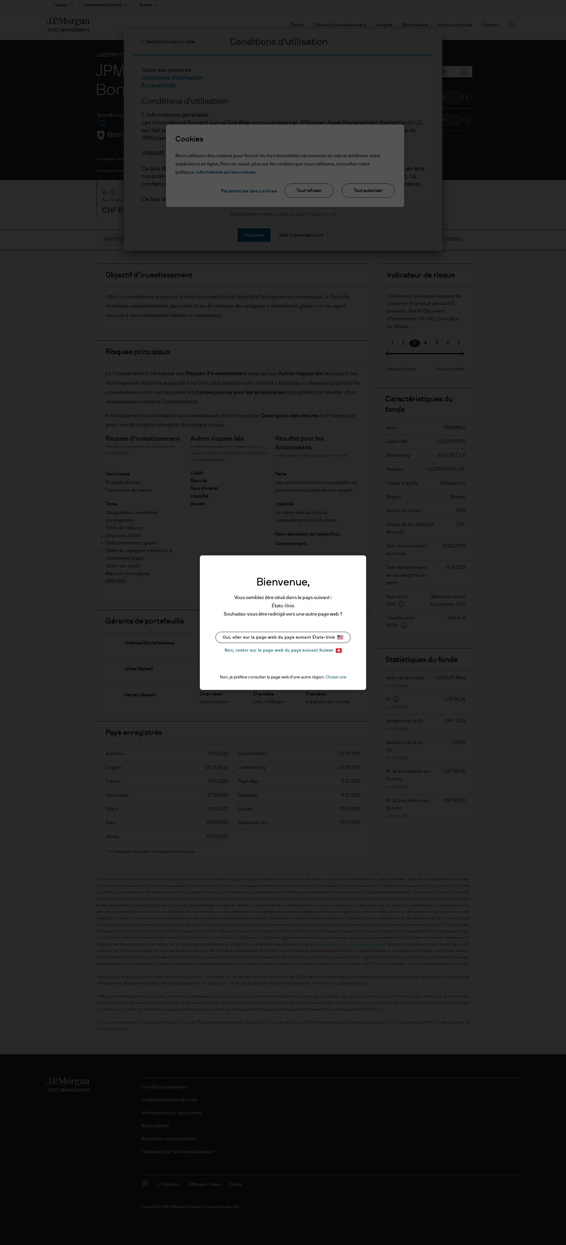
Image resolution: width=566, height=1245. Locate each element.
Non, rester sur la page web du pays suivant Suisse (279, 650)
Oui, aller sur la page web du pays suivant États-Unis (279, 637)
